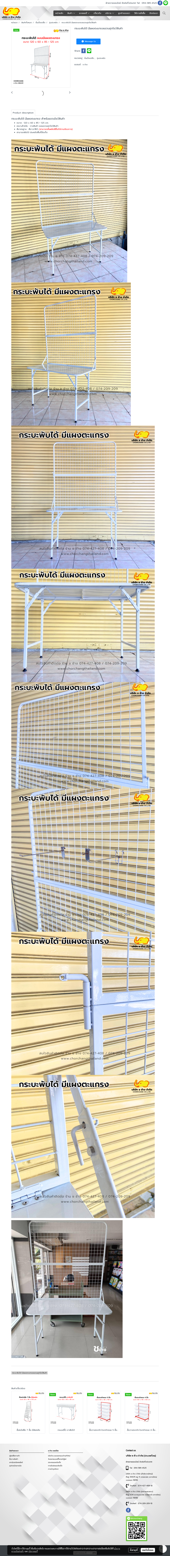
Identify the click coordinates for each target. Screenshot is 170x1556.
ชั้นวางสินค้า (13, 1459)
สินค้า (70, 13)
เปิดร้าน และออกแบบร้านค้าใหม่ (59, 1456)
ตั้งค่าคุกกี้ (134, 1550)
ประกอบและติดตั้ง (54, 1462)
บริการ (108, 13)
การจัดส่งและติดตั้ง (55, 1466)
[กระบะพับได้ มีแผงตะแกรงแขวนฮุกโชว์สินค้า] (40, 57)
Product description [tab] (23, 112)
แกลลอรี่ (83, 13)
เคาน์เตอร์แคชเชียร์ (16, 1462)
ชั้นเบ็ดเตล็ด (89, 58)
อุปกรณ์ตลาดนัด (15, 1466)
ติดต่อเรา (153, 13)
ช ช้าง (85, 64)
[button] (164, 13)
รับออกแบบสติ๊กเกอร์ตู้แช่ (57, 1459)
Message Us (90, 41)
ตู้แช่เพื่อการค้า (14, 1456)
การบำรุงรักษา (53, 1469)
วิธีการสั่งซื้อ (139, 13)
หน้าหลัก (59, 13)
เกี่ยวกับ (97, 13)
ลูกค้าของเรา (124, 13)
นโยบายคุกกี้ (33, 1551)
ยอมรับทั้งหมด (147, 1550)
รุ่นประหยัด (101, 58)
